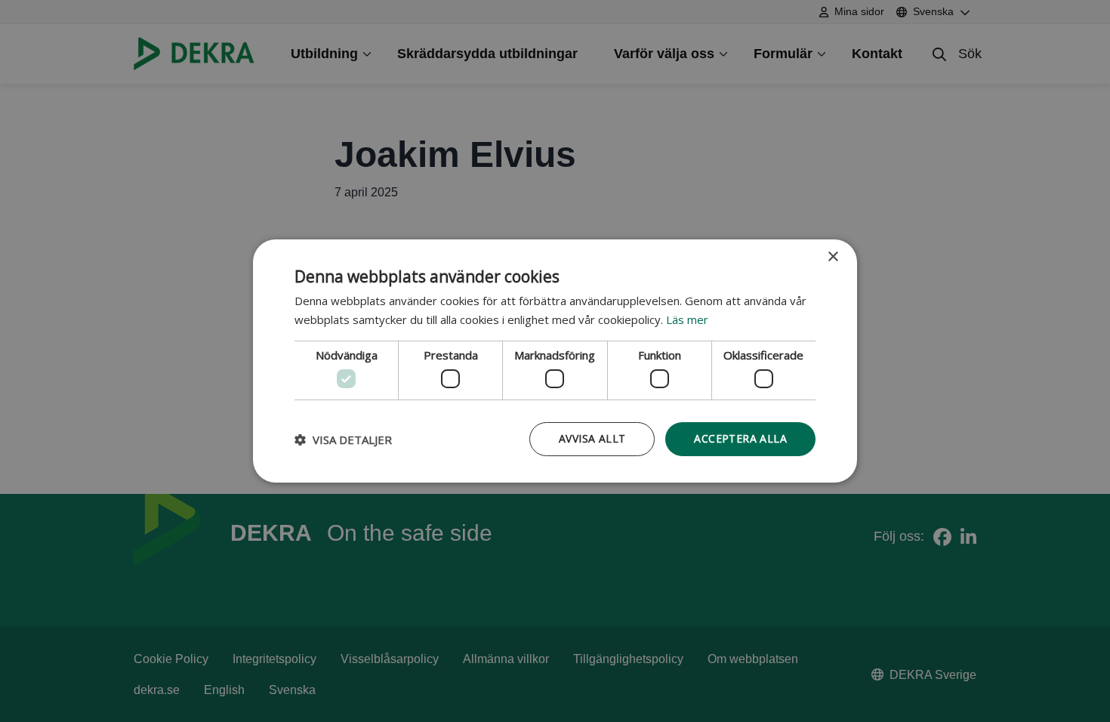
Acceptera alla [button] (740, 438)
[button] (343, 439)
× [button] (832, 257)
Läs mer (687, 319)
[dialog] (555, 361)
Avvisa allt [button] (592, 438)
